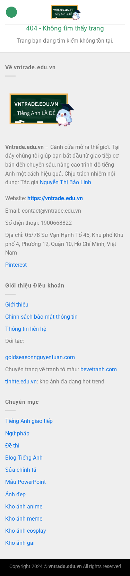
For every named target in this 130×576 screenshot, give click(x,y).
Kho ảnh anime (23, 506)
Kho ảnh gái (20, 543)
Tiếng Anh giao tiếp (29, 421)
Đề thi (12, 445)
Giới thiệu (16, 304)
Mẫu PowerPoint (25, 482)
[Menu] (11, 12)
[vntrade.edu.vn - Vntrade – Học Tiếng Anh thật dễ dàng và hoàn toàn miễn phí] (65, 12)
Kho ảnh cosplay (25, 531)
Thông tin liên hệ (25, 329)
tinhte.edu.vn (21, 381)
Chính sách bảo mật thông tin (41, 316)
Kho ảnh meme (23, 518)
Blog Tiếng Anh (24, 457)
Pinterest (16, 265)
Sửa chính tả (20, 470)
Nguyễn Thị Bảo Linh (65, 182)
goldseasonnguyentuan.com (40, 357)
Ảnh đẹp (15, 494)
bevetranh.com (98, 369)
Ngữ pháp (17, 433)
